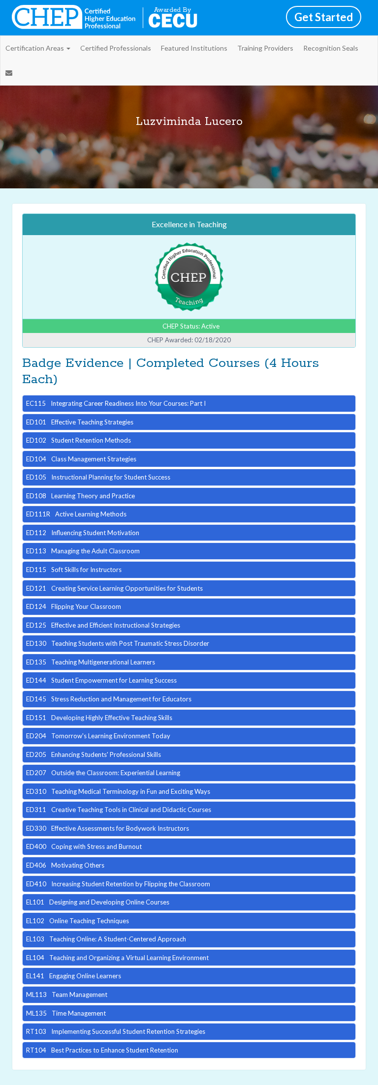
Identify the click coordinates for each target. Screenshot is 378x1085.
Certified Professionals (115, 48)
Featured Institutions (194, 48)
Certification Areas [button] (35, 48)
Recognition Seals (330, 48)
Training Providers (265, 48)
